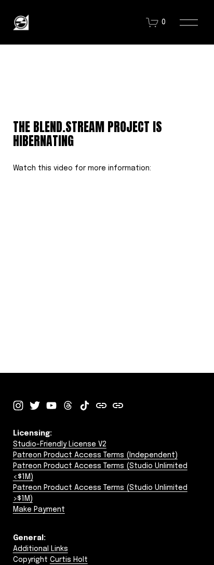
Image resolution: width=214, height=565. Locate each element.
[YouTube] (51, 405)
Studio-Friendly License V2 (59, 444)
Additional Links (40, 549)
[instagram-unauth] (18, 405)
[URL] (101, 405)
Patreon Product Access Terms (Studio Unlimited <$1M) (100, 471)
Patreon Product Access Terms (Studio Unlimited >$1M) (100, 493)
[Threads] (68, 405)
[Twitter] (35, 405)
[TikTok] (84, 405)
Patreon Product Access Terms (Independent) (95, 455)
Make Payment (39, 509)
